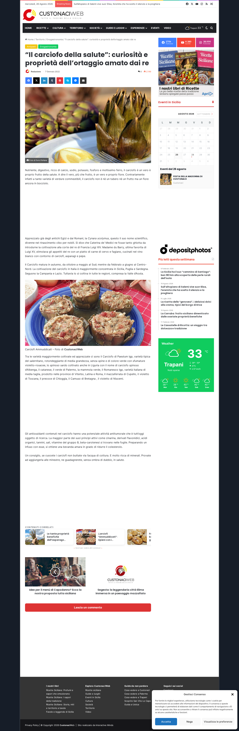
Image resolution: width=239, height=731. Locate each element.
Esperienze (138, 28)
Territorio (76, 28)
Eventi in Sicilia (92, 697)
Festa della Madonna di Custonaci (187, 178)
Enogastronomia (54, 39)
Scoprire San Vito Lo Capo (137, 701)
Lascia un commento (88, 607)
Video (167, 28)
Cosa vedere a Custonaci (137, 690)
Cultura (58, 28)
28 (192, 154)
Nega (189, 721)
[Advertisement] (152, 15)
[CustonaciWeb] (53, 15)
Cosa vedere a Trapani (135, 697)
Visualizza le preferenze (218, 721)
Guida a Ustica (131, 704)
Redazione (36, 71)
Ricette (41, 28)
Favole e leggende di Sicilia (60, 711)
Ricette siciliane (93, 690)
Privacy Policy (32, 725)
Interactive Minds (104, 725)
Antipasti (31, 46)
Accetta (166, 721)
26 (176, 154)
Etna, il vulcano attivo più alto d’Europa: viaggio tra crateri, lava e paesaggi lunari (114, 4)
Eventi (155, 28)
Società (95, 28)
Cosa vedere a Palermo (136, 693)
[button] (232, 694)
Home (28, 28)
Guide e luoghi (115, 28)
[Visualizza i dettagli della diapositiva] (186, 73)
